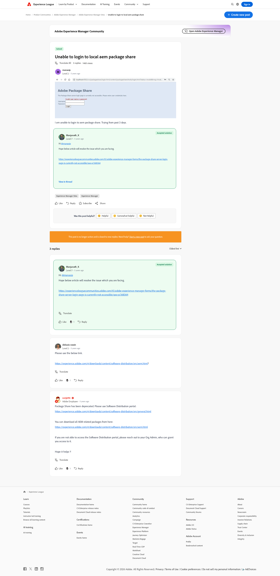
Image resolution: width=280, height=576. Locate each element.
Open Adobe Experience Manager (206, 31)
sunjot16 (66, 397)
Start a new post (136, 236)
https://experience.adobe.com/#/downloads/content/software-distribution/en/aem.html (101, 363)
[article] (114, 295)
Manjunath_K (72, 135)
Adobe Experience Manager (65, 14)
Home (28, 14)
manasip (66, 70)
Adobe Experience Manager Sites (92, 14)
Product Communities (42, 14)
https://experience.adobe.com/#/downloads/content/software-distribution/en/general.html (103, 411)
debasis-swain (69, 344)
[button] (238, 15)
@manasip (66, 143)
